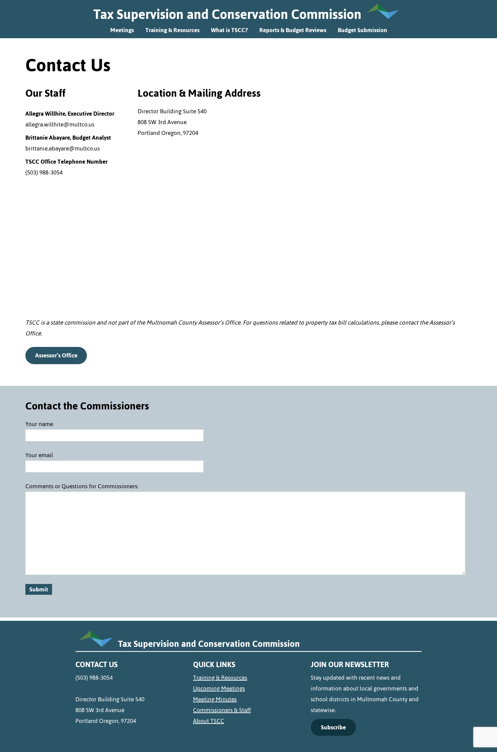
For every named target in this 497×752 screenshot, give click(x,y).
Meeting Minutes (215, 699)
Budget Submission (362, 30)
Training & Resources (172, 30)
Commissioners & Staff (222, 710)
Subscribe (333, 727)
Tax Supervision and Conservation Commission (227, 14)
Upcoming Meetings (219, 688)
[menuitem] (248, 677)
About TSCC (208, 721)
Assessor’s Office (56, 355)
